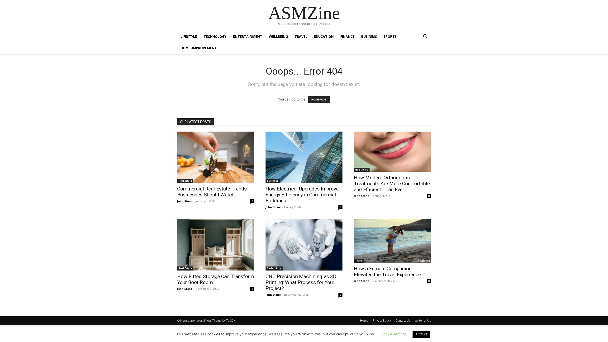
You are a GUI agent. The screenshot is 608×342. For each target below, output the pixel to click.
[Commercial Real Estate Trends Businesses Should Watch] (215, 157)
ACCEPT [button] (421, 334)
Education (324, 36)
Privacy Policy (382, 320)
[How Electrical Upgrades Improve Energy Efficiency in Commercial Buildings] (304, 157)
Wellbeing (278, 36)
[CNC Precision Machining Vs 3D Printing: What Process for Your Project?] (304, 245)
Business (369, 36)
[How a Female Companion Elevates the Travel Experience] (392, 241)
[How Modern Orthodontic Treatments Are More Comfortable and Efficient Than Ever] (392, 152)
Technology (215, 36)
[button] (425, 37)
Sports (390, 36)
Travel (300, 36)
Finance (347, 36)
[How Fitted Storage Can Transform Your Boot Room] (215, 245)
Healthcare (361, 169)
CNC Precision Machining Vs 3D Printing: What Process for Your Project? (301, 282)
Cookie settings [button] (394, 334)
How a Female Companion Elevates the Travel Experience (387, 271)
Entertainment (247, 36)
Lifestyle (188, 36)
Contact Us (402, 320)
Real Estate (185, 180)
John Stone (184, 201)
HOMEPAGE (318, 99)
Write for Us (423, 320)
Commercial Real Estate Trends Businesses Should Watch (212, 192)
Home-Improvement (198, 48)
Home (364, 320)
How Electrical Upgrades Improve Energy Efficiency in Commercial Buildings (302, 195)
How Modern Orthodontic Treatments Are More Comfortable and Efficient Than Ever (392, 183)
